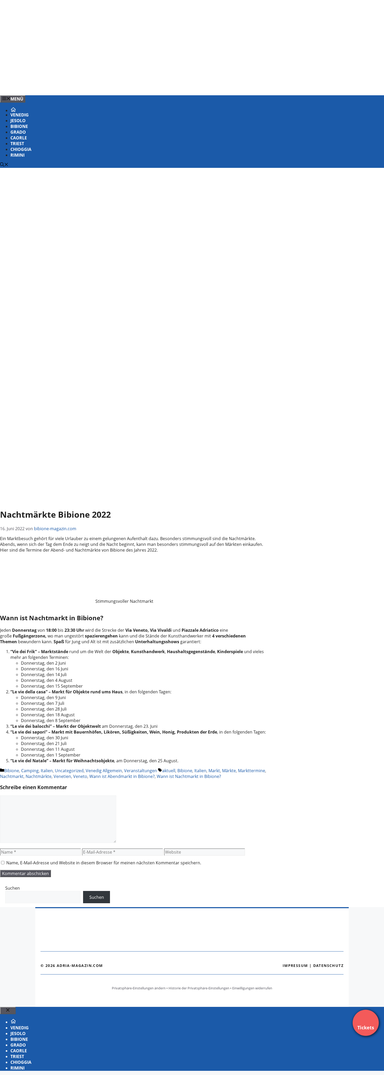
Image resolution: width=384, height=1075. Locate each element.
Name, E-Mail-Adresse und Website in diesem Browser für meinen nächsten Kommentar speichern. (103, 863)
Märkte (229, 770)
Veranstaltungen (140, 770)
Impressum (295, 965)
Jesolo (18, 120)
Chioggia (20, 149)
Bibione (19, 126)
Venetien (62, 776)
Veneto (80, 776)
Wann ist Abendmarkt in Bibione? (122, 776)
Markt (214, 770)
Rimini (17, 155)
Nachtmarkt (12, 776)
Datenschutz (328, 965)
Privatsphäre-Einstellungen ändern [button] (139, 988)
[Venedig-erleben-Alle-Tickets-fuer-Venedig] (105, 85)
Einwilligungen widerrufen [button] (252, 988)
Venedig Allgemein (104, 770)
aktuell (168, 770)
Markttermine (251, 770)
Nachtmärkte (38, 776)
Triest (17, 143)
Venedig (19, 115)
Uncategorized (69, 770)
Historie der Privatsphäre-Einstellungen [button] (198, 988)
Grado (18, 132)
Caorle (18, 138)
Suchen (12, 888)
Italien (47, 770)
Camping (30, 770)
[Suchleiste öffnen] (4, 165)
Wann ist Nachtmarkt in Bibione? (189, 776)
